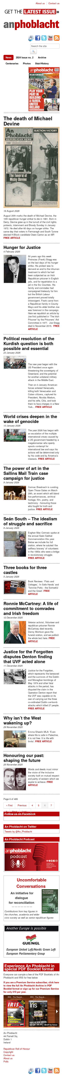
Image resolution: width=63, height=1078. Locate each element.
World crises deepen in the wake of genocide (30, 418)
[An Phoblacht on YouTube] (50, 38)
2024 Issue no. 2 (24, 57)
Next (14, 811)
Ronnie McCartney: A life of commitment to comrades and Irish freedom (31, 608)
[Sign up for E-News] (30, 38)
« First (9, 805)
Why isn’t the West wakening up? (22, 720)
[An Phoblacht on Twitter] (43, 38)
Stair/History (42, 63)
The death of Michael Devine (28, 121)
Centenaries (12, 63)
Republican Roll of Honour (17, 1048)
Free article (12, 237)
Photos (27, 63)
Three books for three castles (25, 569)
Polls (6, 1061)
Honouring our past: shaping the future (24, 757)
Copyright (8, 1052)
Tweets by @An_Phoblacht (18, 831)
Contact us (53, 3)
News (8, 57)
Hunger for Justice (22, 247)
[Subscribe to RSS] (56, 38)
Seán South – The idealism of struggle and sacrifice (30, 521)
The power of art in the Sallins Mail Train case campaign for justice (26, 473)
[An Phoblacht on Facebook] (37, 38)
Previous (22, 805)
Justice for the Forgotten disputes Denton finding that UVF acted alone (28, 656)
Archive (42, 57)
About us (40, 3)
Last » (25, 811)
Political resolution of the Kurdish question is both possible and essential (29, 343)
